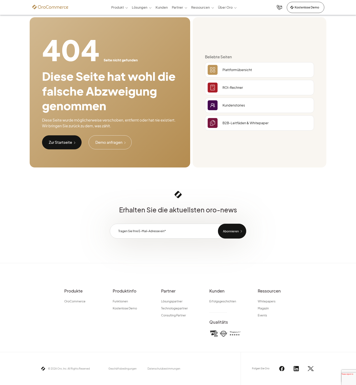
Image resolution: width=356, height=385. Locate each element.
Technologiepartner (174, 308)
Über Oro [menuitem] (225, 7)
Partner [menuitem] (177, 7)
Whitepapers (266, 301)
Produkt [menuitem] (117, 7)
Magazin (263, 308)
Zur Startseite (60, 142)
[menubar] (175, 7)
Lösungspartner (172, 301)
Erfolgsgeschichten (222, 301)
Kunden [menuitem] (162, 7)
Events (262, 315)
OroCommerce (74, 301)
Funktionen (120, 301)
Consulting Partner (173, 315)
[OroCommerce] (50, 7)
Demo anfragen (108, 142)
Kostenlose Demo (307, 7)
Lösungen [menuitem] (139, 7)
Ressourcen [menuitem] (200, 7)
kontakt (279, 7)
